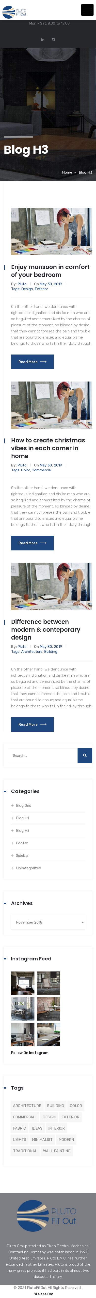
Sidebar (22, 855)
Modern (66, 1139)
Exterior (41, 289)
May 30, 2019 (51, 284)
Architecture (31, 651)
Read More (28, 362)
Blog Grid (23, 805)
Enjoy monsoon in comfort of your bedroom (50, 271)
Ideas (37, 1128)
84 (49, 986)
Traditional (25, 1151)
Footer (22, 843)
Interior (56, 1128)
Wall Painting (56, 1151)
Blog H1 (22, 818)
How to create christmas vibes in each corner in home (48, 448)
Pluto (22, 284)
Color (25, 470)
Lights (19, 1139)
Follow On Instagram (29, 1053)
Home (67, 172)
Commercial (41, 470)
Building (50, 651)
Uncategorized (28, 868)
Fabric (19, 1128)
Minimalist (42, 1139)
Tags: (16, 289)
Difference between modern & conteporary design (45, 630)
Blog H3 (85, 172)
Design (27, 289)
